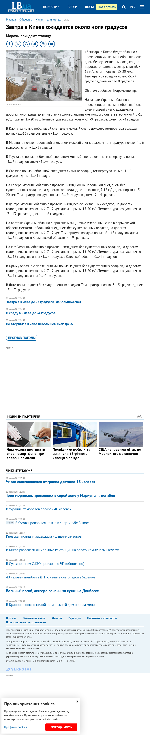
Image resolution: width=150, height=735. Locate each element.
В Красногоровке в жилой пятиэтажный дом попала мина (50, 604)
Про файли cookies (15, 727)
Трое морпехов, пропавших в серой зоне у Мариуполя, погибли (60, 495)
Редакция (74, 618)
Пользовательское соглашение (26, 622)
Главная (11, 19)
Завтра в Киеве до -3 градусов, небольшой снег (43, 302)
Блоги (72, 7)
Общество (25, 19)
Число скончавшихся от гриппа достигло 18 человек (50, 481)
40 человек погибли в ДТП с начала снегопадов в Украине (50, 577)
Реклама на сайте (34, 618)
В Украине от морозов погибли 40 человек (38, 509)
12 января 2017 (55, 19)
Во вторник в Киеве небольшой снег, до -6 (39, 324)
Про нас (11, 618)
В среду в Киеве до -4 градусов (30, 313)
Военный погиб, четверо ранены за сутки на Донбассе (52, 590)
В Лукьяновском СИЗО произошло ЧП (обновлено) (45, 563)
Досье (90, 7)
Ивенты (57, 618)
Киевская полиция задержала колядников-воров (44, 536)
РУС (132, 7)
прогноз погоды (21, 338)
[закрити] (77, 701)
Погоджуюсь (61, 727)
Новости (50, 7)
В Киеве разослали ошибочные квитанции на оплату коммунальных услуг (62, 549)
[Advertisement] (75, 375)
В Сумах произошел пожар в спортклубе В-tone (48, 522)
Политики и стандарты (102, 618)
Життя (40, 19)
